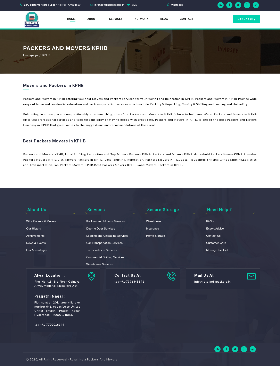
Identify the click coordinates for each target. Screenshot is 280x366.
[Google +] (247, 5)
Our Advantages (36, 250)
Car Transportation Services (104, 242)
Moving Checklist (217, 250)
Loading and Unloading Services (107, 235)
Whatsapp (177, 4)
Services (116, 18)
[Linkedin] (256, 5)
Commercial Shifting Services (105, 257)
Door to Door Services (100, 228)
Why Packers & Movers (41, 221)
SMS (134, 4)
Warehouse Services (99, 264)
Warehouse (153, 221)
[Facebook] (229, 5)
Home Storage (155, 235)
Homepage (30, 55)
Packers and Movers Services (105, 221)
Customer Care (216, 242)
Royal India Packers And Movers (93, 359)
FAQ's (210, 221)
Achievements (35, 235)
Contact (187, 18)
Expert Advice (215, 228)
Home (71, 18)
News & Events (36, 242)
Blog (164, 18)
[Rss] (220, 5)
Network (141, 18)
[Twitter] (238, 5)
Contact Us (213, 235)
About (92, 18)
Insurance (152, 228)
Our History (33, 228)
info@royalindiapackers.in (109, 4)
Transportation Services (101, 250)
